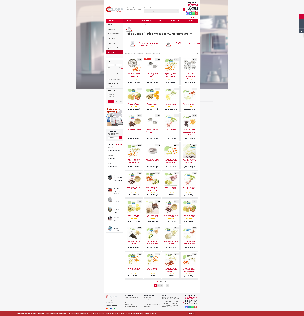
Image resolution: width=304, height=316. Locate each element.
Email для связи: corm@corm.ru (169, 303)
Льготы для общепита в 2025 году (117, 228)
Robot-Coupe (111, 52)
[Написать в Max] (187, 13)
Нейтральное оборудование (111, 42)
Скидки (161, 20)
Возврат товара (129, 304)
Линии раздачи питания (113, 55)
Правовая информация (131, 306)
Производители (176, 20)
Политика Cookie (153, 313)
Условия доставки (148, 299)
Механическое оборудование (111, 28)
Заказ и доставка (146, 20)
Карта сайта (147, 306)
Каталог (111, 20)
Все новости (119, 144)
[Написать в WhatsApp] (193, 13)
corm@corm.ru (193, 2)
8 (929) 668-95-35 (192, 10)
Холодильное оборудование (111, 37)
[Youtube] (196, 13)
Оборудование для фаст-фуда (114, 47)
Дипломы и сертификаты (131, 297)
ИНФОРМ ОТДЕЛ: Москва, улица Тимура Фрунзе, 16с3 (170, 306)
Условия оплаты (148, 300)
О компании (130, 20)
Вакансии (127, 300)
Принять (191, 313)
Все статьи (119, 172)
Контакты (191, 20)
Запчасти (110, 24)
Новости (127, 299)
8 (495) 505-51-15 (192, 8)
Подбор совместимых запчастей (152, 304)
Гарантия (127, 302)
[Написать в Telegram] (190, 13)
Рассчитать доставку (149, 302)
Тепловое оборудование (114, 33)
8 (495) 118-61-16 (192, 7)
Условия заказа (147, 297)
